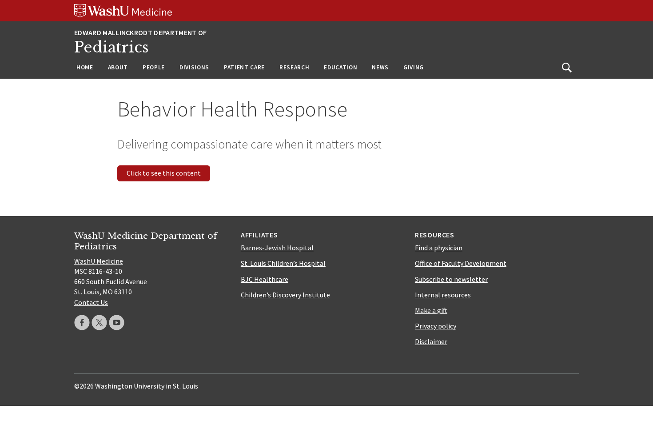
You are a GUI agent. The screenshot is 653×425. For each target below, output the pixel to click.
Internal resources (443, 294)
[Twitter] (99, 322)
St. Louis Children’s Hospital (283, 263)
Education (340, 67)
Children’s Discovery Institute (285, 294)
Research (294, 67)
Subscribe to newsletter (451, 279)
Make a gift (431, 310)
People (154, 67)
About (118, 67)
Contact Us (91, 302)
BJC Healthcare (264, 279)
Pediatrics (111, 47)
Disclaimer (431, 341)
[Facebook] (82, 322)
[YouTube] (116, 322)
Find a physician (438, 247)
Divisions (194, 67)
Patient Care (244, 67)
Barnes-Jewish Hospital (277, 247)
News (380, 67)
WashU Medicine (98, 261)
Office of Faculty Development (460, 263)
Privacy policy (435, 325)
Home (84, 67)
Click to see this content (164, 172)
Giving (413, 67)
